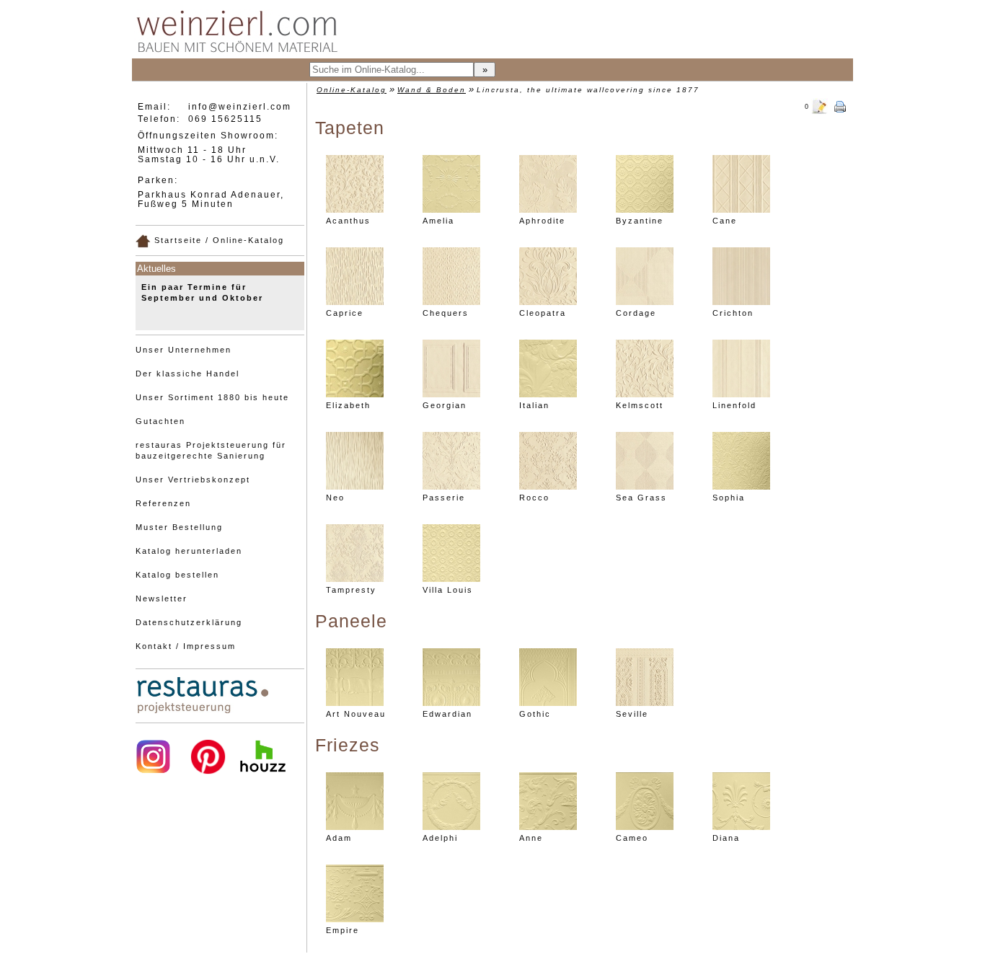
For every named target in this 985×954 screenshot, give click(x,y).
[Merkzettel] (820, 105)
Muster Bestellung (179, 527)
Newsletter (161, 598)
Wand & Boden (431, 90)
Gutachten (160, 421)
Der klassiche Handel (187, 373)
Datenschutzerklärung (189, 622)
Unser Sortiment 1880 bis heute (212, 397)
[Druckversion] (840, 105)
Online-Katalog (352, 90)
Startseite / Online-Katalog (217, 240)
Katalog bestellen (177, 574)
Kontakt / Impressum (186, 646)
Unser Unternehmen (183, 349)
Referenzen (163, 503)
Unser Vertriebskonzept (193, 479)
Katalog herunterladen (189, 551)
